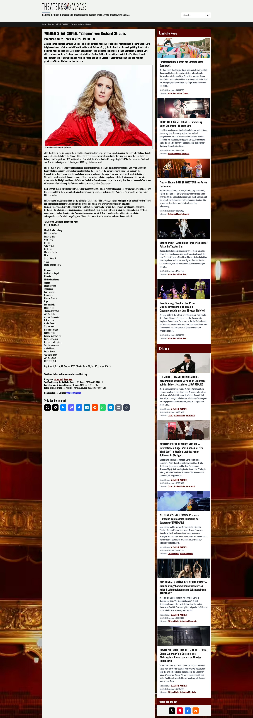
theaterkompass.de (73, 392)
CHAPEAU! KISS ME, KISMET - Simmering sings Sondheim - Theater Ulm (181, 124)
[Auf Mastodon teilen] (71, 407)
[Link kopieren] (126, 407)
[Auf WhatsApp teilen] (103, 407)
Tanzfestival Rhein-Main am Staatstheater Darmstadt (181, 63)
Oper (70, 379)
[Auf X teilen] (47, 407)
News (66, 379)
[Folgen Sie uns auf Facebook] (188, 710)
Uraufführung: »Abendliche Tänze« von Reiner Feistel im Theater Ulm (183, 244)
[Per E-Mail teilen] (118, 407)
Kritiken (55, 14)
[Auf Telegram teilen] (111, 407)
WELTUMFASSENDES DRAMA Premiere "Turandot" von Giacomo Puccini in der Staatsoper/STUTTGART (179, 518)
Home (44, 24)
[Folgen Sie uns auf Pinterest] (180, 710)
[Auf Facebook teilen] (79, 407)
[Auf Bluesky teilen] (63, 407)
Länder (182, 415)
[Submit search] (208, 15)
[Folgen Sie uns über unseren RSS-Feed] (196, 710)
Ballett (170, 93)
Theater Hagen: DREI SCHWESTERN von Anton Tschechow (183, 184)
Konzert (170, 415)
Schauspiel (185, 153)
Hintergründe (66, 14)
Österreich (58, 379)
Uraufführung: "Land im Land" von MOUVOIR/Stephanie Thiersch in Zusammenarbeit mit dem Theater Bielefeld (182, 306)
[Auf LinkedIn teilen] (87, 407)
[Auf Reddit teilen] (95, 407)
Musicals (192, 692)
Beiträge (46, 14)
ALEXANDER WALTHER (179, 409)
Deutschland (177, 93)
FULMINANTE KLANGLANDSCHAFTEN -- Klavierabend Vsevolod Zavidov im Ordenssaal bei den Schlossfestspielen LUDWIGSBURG (183, 380)
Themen (185, 93)
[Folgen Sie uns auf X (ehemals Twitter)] (172, 710)
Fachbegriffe (103, 14)
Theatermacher (81, 14)
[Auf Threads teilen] (55, 407)
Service (92, 14)
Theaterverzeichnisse (120, 14)
